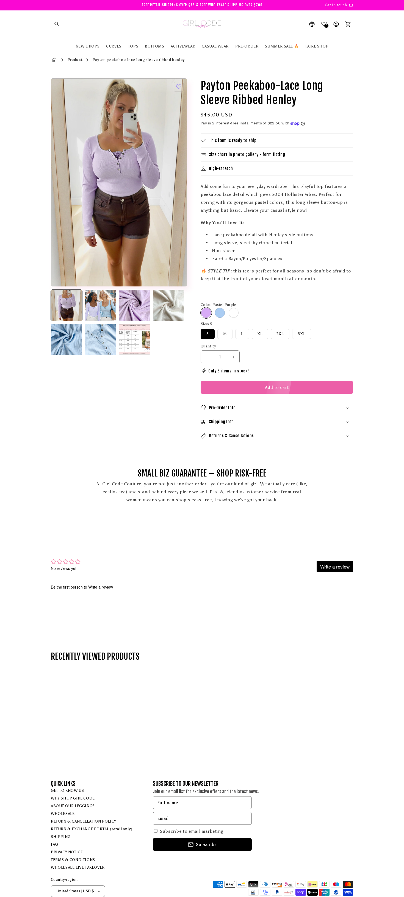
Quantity (208, 346)
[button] (57, 24)
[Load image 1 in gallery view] (66, 305)
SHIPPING (61, 836)
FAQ (54, 844)
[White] (234, 313)
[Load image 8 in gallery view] (100, 339)
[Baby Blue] (220, 313)
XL (260, 334)
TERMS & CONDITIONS (73, 859)
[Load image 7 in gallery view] (66, 339)
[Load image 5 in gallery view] (134, 305)
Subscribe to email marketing (191, 831)
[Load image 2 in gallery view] (100, 305)
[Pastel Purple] (206, 313)
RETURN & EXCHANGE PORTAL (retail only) (91, 829)
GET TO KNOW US (67, 790)
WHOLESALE (62, 813)
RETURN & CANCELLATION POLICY (83, 821)
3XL (301, 334)
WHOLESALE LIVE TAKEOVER (78, 867)
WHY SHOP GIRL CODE (73, 798)
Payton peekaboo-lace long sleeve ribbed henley (138, 60)
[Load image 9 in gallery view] (134, 339)
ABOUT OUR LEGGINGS (73, 806)
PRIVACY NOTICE (67, 852)
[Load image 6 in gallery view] (168, 305)
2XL (280, 334)
